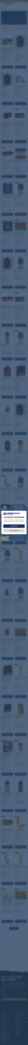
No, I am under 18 (14, 530)
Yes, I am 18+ (14, 526)
